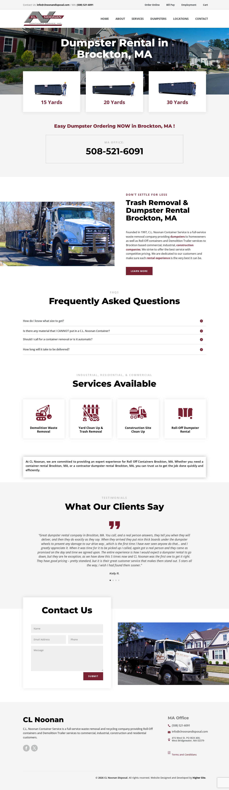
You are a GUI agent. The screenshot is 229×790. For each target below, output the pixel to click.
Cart (205, 5)
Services (138, 19)
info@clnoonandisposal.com (53, 4)
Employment (188, 5)
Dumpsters (158, 19)
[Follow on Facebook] (26, 748)
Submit (93, 676)
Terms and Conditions (184, 754)
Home (105, 19)
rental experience (158, 258)
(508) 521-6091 (85, 4)
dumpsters (177, 236)
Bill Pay (170, 5)
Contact (201, 19)
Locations (181, 19)
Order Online (152, 5)
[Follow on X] (34, 748)
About (120, 19)
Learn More (139, 271)
